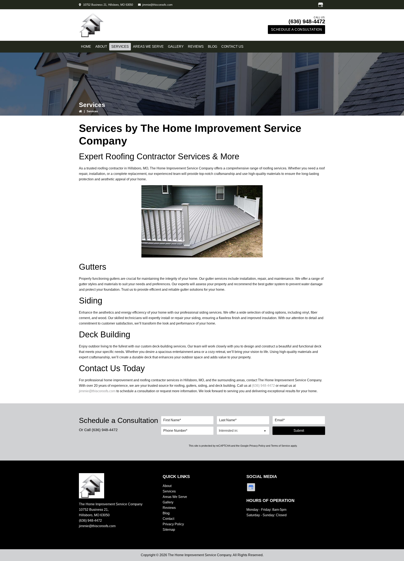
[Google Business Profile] (320, 5)
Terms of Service (280, 445)
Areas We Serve (175, 497)
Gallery (168, 502)
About (167, 486)
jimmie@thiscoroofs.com (157, 4)
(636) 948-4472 (306, 21)
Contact (168, 518)
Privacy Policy (257, 445)
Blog (166, 513)
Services (169, 491)
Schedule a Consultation (296, 29)
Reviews (169, 508)
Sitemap (169, 529)
